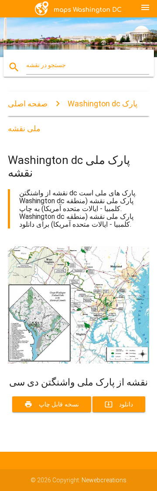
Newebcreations (104, 480)
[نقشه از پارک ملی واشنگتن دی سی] (78, 361)
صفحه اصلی (28, 103)
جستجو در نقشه (46, 64)
